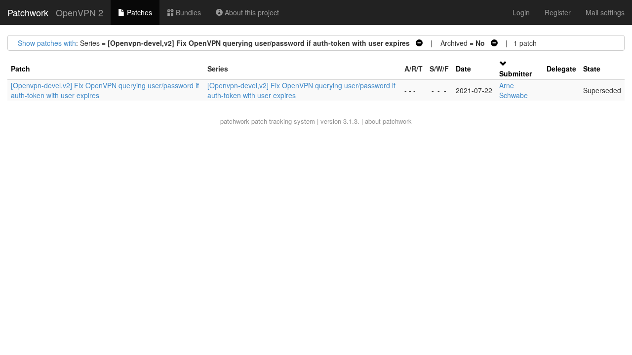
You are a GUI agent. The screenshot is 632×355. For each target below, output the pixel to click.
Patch (20, 68)
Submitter (515, 73)
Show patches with (47, 43)
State (591, 68)
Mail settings (605, 12)
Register (558, 12)
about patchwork (388, 121)
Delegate (561, 68)
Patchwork (27, 12)
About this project (251, 12)
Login (521, 12)
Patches (138, 12)
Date (463, 68)
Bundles (187, 12)
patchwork (234, 121)
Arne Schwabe (513, 90)
